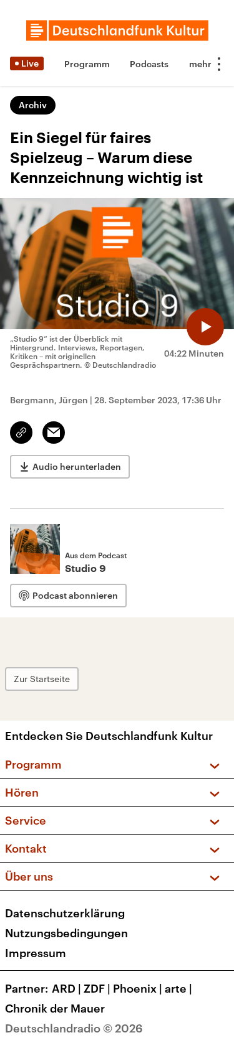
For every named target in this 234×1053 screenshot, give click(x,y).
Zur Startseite (42, 678)
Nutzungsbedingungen (66, 933)
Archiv (33, 105)
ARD (66, 988)
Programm (87, 63)
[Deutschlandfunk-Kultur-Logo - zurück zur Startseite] (117, 30)
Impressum (35, 953)
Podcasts (149, 63)
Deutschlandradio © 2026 (74, 1028)
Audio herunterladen (76, 466)
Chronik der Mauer (55, 1008)
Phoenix (137, 988)
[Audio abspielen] (205, 326)
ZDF (97, 988)
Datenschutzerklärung (65, 913)
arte (178, 988)
